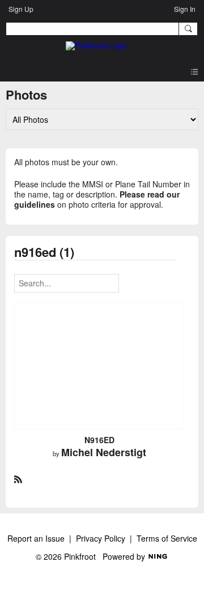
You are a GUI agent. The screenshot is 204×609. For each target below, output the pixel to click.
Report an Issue (36, 538)
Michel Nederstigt (103, 452)
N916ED (99, 439)
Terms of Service (167, 538)
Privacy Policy (100, 538)
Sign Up (20, 9)
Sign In (185, 9)
